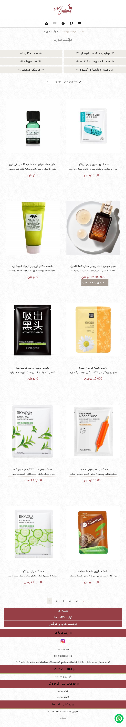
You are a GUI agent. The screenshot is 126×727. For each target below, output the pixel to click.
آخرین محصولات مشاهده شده (63, 711)
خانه (82, 31)
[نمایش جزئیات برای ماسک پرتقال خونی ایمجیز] (93, 431)
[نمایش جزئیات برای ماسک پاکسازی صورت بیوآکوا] (33, 329)
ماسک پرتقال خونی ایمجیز (93, 469)
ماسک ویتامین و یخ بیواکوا (93, 164)
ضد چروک (31, 61)
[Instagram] (63, 641)
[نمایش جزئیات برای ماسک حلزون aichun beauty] (93, 533)
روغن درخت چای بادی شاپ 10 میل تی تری (32, 164)
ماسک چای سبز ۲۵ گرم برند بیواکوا (32, 469)
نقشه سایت (63, 697)
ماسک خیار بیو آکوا (33, 571)
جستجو (63, 717)
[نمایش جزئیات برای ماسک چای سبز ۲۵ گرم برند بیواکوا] (33, 431)
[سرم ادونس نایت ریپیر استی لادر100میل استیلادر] (93, 228)
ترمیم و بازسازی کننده (95, 69)
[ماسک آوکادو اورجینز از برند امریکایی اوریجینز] (33, 228)
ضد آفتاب (31, 53)
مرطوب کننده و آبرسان (95, 53)
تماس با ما (63, 691)
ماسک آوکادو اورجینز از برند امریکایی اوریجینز (32, 268)
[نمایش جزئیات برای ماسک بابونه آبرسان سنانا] (93, 329)
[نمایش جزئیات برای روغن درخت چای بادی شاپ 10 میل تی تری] (33, 126)
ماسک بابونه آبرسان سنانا (93, 368)
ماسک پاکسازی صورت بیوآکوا (32, 368)
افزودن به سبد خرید (93, 282)
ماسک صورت (31, 69)
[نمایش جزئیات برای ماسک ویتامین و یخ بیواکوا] (93, 126)
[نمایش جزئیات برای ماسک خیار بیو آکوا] (33, 533)
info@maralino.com (63, 656)
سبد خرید (63, 23)
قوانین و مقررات (63, 676)
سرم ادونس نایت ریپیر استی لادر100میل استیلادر (93, 268)
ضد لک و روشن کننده (95, 61)
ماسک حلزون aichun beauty (93, 571)
